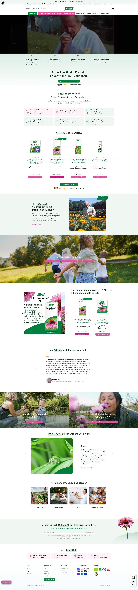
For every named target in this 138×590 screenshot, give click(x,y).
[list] (69, 159)
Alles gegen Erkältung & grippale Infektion (103, 422)
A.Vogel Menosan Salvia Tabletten (35, 167)
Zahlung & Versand (31, 575)
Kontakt (112, 4)
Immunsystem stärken (34, 422)
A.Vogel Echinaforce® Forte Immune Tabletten (102, 327)
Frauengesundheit (52, 261)
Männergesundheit (68, 261)
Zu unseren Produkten (11, 465)
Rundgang (29, 573)
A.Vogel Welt (97, 4)
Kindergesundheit (85, 261)
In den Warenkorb (34, 175)
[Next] (117, 159)
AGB (45, 568)
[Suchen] (48, 8)
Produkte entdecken (78, 1)
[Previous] (20, 159)
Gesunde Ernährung (97, 507)
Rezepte (79, 4)
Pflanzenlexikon (87, 4)
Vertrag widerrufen (50, 579)
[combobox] (37, 9)
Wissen (105, 4)
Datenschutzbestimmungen (75, 538)
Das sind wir (39, 507)
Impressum (46, 573)
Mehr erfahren (36, 224)
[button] (32, 13)
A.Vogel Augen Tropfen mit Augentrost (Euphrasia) (100, 167)
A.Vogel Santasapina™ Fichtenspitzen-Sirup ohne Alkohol (78, 167)
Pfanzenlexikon (58, 507)
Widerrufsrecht (47, 575)
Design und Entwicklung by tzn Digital (104, 585)
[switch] (133, 584)
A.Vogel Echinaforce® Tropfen (56, 167)
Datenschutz (46, 571)
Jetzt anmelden (89, 532)
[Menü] (136, 576)
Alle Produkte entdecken (68, 184)
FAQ (28, 571)
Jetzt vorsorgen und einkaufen (68, 81)
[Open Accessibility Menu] (3, 3)
